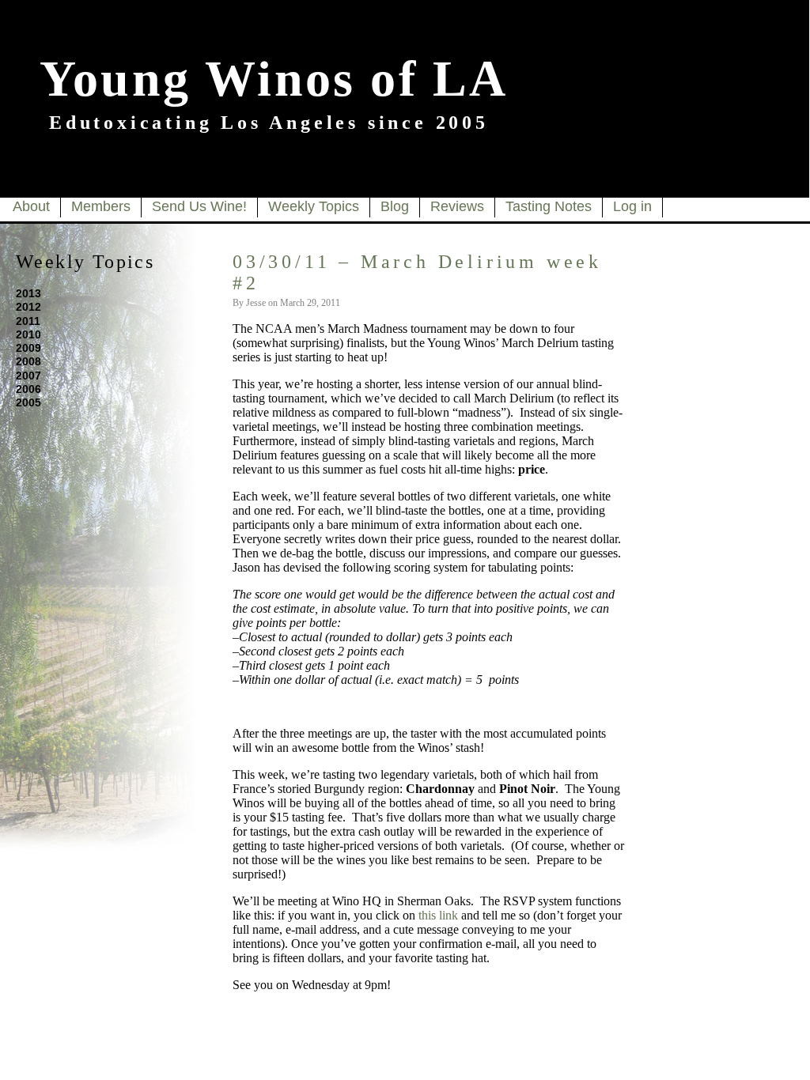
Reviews (457, 206)
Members (101, 206)
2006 (28, 389)
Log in (632, 206)
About (31, 206)
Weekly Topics (313, 206)
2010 (28, 334)
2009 (28, 348)
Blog (394, 206)
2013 (28, 293)
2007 (28, 375)
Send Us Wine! (199, 206)
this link (438, 915)
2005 (28, 402)
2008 (28, 361)
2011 (28, 321)
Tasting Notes (548, 206)
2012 (28, 306)
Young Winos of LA (274, 79)
